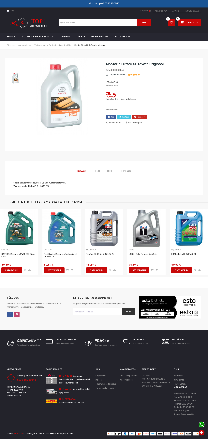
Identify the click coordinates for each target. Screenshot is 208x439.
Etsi (144, 22)
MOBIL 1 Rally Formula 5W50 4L (143, 254)
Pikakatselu (29, 270)
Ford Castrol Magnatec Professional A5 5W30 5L (60, 255)
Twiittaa (125, 117)
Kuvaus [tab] (82, 171)
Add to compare (135, 122)
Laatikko (175, 11)
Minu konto (179, 380)
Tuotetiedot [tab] (103, 171)
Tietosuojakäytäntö (105, 388)
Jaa (112, 117)
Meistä (99, 380)
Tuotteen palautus (128, 376)
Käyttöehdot (102, 376)
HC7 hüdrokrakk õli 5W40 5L (183, 254)
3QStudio (18, 433)
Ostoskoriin (11, 270)
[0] (171, 22)
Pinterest (141, 117)
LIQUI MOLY (91, 250)
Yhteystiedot (126, 380)
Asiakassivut (161, 11)
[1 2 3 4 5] (134, 76)
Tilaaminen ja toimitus (106, 384)
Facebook (10, 314)
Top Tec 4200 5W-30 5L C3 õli (100, 254)
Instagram (17, 314)
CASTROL (5, 250)
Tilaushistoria (180, 384)
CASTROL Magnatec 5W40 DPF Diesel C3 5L (18, 255)
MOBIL (131, 250)
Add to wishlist (116, 122)
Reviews (125, 171)
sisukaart (178, 376)
